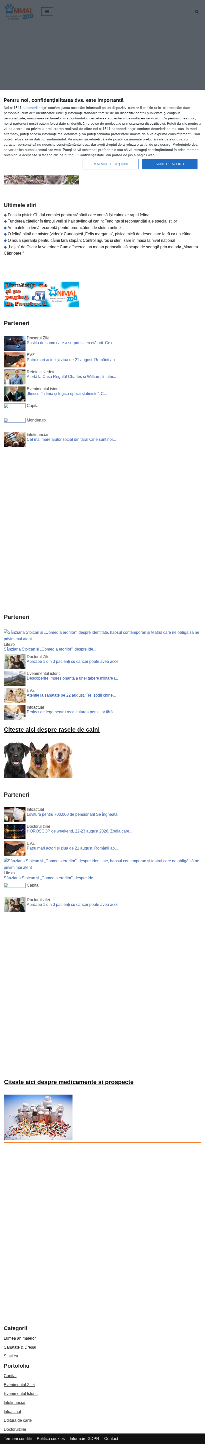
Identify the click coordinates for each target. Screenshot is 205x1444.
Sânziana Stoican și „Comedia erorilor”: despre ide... (50, 649)
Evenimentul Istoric (21, 1393)
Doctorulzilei (15, 1429)
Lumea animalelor (20, 1338)
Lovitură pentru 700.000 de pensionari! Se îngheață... (73, 814)
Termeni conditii (18, 1438)
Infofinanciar (15, 1402)
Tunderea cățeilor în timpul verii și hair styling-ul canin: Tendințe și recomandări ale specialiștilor (92, 221)
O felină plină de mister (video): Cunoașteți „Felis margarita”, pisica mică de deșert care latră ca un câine (100, 234)
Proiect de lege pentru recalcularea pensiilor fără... (71, 712)
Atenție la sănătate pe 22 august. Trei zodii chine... (71, 695)
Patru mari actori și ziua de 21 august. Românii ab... (72, 360)
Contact (111, 1438)
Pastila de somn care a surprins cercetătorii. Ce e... (71, 343)
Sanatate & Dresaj (20, 1347)
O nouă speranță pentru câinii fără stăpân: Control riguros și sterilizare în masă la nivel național (91, 240)
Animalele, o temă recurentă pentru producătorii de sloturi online (64, 228)
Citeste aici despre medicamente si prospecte (69, 1082)
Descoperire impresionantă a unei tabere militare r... (72, 678)
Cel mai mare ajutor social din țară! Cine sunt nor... (71, 439)
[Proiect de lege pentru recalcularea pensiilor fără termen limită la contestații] (15, 713)
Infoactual (12, 1411)
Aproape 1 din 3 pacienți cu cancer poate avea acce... (74, 661)
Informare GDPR (84, 1438)
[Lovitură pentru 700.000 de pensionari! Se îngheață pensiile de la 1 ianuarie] (15, 815)
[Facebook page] (41, 305)
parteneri (29, 107)
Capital (10, 1376)
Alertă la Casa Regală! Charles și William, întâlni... (71, 376)
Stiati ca (11, 1356)
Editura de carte (18, 1420)
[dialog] (102, 132)
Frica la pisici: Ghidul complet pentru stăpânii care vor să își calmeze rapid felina (79, 215)
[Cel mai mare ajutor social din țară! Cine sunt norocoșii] (15, 440)
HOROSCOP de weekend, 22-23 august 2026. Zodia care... (79, 831)
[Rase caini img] (38, 776)
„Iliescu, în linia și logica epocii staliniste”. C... (67, 393)
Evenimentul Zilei (19, 1385)
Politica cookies (51, 1438)
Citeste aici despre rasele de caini (52, 729)
